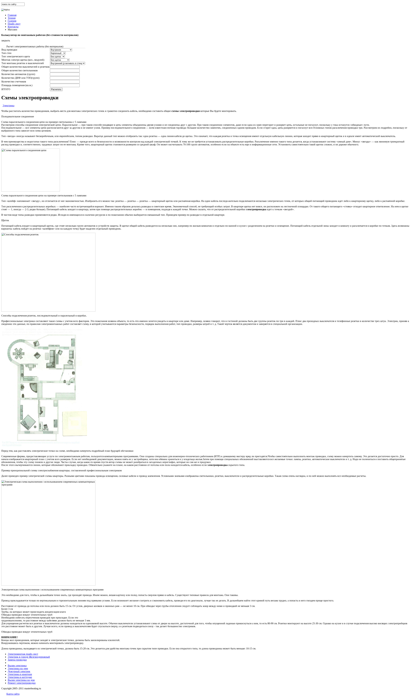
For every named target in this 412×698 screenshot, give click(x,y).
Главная (12, 15)
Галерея (12, 20)
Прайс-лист (14, 23)
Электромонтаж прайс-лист (23, 654)
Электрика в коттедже (20, 677)
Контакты (13, 26)
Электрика (8, 105)
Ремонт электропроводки (22, 683)
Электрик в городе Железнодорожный (29, 657)
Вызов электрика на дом (21, 680)
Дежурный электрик (19, 671)
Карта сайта (12, 694)
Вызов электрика (17, 665)
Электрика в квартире (20, 674)
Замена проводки (17, 659)
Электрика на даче (18, 668)
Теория (11, 18)
